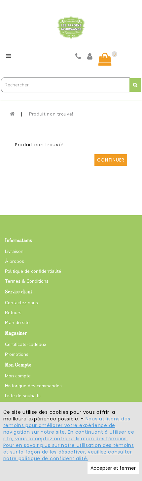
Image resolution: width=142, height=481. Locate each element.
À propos (14, 261)
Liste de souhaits (23, 396)
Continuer (110, 160)
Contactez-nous (21, 303)
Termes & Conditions (27, 281)
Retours (13, 313)
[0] (105, 59)
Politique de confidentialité (33, 271)
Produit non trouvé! (51, 114)
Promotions (16, 354)
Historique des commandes (33, 386)
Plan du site (17, 322)
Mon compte (18, 376)
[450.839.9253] (78, 57)
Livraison (14, 251)
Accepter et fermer (113, 468)
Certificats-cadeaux (25, 344)
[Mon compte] (90, 57)
